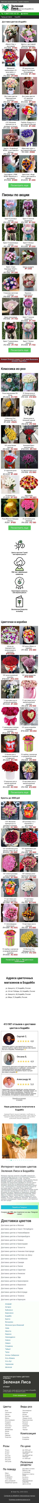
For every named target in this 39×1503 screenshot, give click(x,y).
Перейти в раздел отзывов (19, 1099)
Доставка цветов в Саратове (13, 1270)
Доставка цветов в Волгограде (14, 1292)
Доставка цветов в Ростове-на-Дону (16, 1255)
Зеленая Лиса (17, 7)
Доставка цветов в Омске (12, 1266)
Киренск (8, 1334)
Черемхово (9, 1364)
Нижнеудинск (10, 1337)
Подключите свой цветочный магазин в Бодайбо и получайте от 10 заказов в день (19, 1390)
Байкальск (9, 1310)
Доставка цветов (16, 1221)
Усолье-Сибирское (12, 1355)
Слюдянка (9, 1346)
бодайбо (17, 17)
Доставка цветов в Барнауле (13, 1299)
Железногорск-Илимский (14, 1325)
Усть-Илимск (10, 1358)
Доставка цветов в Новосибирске (15, 1233)
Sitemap (6, 1387)
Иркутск (8, 1331)
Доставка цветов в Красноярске (14, 1281)
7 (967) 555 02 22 (11, 14)
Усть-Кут (8, 1361)
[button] (19, 185)
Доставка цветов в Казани (12, 1240)
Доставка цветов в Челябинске (14, 1259)
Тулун (7, 1352)
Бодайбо (8, 1316)
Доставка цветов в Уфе (11, 1277)
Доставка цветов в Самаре (12, 1262)
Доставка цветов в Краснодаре (14, 1244)
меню (25, 13)
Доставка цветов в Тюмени (12, 1296)
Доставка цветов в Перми (12, 1288)
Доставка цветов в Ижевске (13, 1273)
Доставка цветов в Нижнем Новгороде (17, 1251)
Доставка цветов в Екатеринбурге (15, 1236)
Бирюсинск (9, 1313)
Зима (7, 1328)
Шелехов (8, 1367)
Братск (7, 1319)
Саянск (7, 1340)
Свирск (7, 1343)
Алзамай (8, 1304)
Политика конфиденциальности (19, 1499)
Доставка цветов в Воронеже (13, 1285)
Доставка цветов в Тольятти (13, 1247)
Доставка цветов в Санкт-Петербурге (17, 1229)
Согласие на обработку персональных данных (19, 1495)
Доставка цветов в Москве (12, 1225)
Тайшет (8, 1349)
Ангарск (8, 1307)
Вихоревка (9, 1322)
